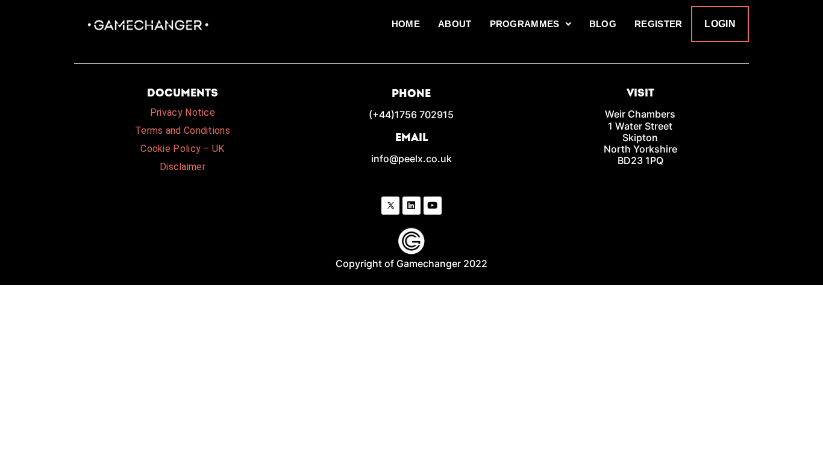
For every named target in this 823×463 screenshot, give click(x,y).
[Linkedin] (411, 206)
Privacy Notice (182, 112)
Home (406, 24)
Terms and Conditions (182, 130)
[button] (530, 24)
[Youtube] (433, 206)
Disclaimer (182, 166)
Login (720, 24)
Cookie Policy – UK (182, 148)
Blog (602, 24)
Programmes (525, 24)
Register (658, 24)
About (455, 24)
